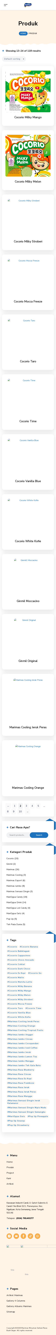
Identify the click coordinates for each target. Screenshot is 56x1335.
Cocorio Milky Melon (20, 995)
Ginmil (9, 864)
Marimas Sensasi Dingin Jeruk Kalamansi (23, 1102)
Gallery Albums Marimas (19, 1306)
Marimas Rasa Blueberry (21, 1070)
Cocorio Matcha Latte (20, 982)
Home (10, 1161)
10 (20, 811)
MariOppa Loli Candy (16, 908)
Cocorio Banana (29, 946)
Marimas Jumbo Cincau (20, 1039)
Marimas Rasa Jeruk (19, 1087)
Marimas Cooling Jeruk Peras (24, 1021)
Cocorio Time (34, 1008)
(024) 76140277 (25, 1218)
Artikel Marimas (15, 1295)
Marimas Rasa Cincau (20, 1074)
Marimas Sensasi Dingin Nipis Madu (27, 1107)
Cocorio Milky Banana (20, 986)
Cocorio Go (36, 973)
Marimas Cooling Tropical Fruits (26, 1030)
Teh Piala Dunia (14, 924)
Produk (10, 1167)
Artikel (10, 1183)
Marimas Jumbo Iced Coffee (23, 1048)
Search (39, 835)
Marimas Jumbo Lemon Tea (23, 1056)
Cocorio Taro (16, 1008)
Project (10, 1172)
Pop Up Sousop (17, 1120)
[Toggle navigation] (5, 5)
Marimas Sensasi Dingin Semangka (27, 1112)
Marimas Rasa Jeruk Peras (22, 1091)
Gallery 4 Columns (16, 1300)
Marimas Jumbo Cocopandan (24, 1043)
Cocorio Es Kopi (17, 973)
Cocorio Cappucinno (19, 955)
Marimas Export (14, 880)
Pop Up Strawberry (19, 1125)
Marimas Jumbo (14, 886)
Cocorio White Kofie (20, 1017)
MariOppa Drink (14, 902)
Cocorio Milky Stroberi (21, 999)
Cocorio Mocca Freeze (20, 1004)
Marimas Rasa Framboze (21, 1083)
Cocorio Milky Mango (20, 990)
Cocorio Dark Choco (19, 968)
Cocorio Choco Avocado (21, 960)
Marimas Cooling (14, 875)
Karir (9, 1178)
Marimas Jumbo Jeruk (20, 1052)
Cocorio (10, 858)
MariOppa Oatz (13, 913)
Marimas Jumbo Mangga (21, 1061)
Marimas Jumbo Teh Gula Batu (25, 1065)
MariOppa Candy (14, 897)
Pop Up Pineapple (38, 1116)
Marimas (10, 869)
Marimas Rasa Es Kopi (20, 1078)
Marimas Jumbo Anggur (21, 1034)
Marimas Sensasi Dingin (17, 891)
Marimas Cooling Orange (22, 1026)
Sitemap (11, 1311)
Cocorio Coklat (17, 964)
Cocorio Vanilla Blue (20, 1012)
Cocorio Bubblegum (19, 951)
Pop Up (10, 919)
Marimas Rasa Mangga (20, 1096)
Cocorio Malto (16, 977)
